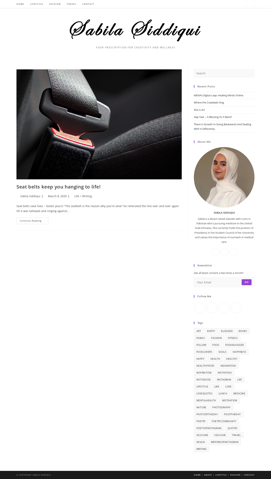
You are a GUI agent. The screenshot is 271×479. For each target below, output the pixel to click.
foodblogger (234, 345)
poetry (201, 421)
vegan (200, 442)
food (215, 345)
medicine (239, 393)
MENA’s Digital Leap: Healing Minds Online (218, 95)
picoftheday (232, 414)
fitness (233, 338)
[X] (225, 4)
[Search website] (250, 4)
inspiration (203, 372)
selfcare (202, 435)
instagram (224, 379)
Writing (87, 196)
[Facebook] (231, 4)
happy (200, 358)
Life (76, 196)
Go (247, 282)
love (228, 386)
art (198, 331)
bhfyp (211, 331)
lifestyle (202, 386)
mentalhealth (206, 400)
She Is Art (199, 110)
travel (236, 435)
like (216, 386)
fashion (216, 338)
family (200, 338)
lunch (223, 393)
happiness (239, 352)
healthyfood (205, 365)
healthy (231, 358)
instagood (203, 379)
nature (201, 407)
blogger (227, 331)
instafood (225, 372)
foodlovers (204, 352)
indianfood (228, 365)
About (208, 474)
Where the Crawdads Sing (209, 102)
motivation (229, 400)
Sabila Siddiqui (30, 196)
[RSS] (241, 4)
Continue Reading (34, 221)
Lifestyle (221, 474)
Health (215, 358)
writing (201, 449)
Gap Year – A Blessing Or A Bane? (213, 117)
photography (221, 407)
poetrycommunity (224, 421)
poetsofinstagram (208, 428)
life (239, 379)
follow (201, 345)
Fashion (235, 474)
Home (197, 474)
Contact (249, 474)
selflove (220, 435)
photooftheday (207, 414)
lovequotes (204, 393)
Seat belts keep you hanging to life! (58, 186)
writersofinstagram (224, 442)
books (243, 331)
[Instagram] (236, 4)
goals (222, 352)
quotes (232, 428)
